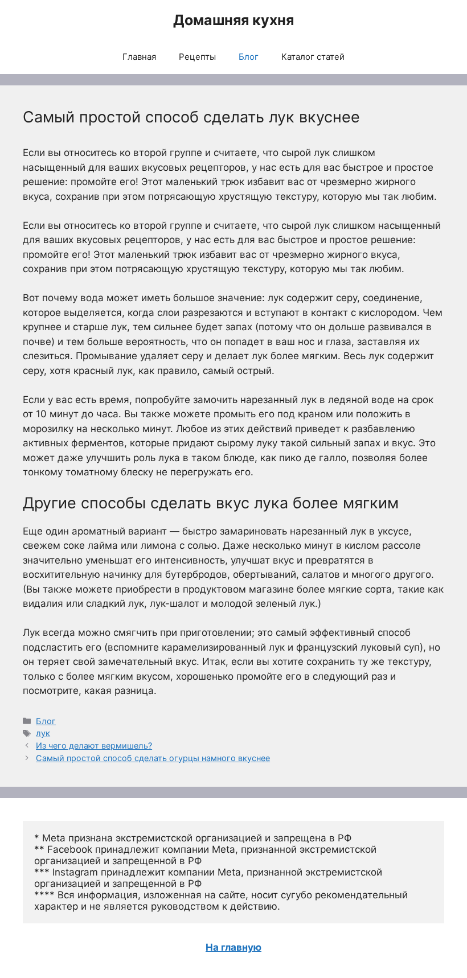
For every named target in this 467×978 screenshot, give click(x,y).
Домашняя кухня (233, 19)
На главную (233, 947)
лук (43, 733)
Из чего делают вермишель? (94, 745)
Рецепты (197, 56)
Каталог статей (313, 56)
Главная (139, 56)
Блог (249, 56)
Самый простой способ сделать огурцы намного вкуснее (153, 758)
